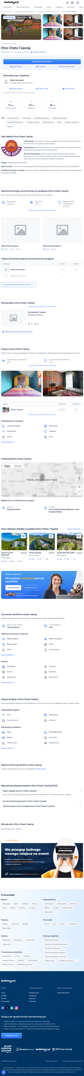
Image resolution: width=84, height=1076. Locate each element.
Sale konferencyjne (23, 7)
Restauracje (38, 7)
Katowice (22, 908)
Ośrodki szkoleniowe (66, 961)
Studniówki (26, 118)
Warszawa (6, 904)
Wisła (3, 558)
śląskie (26, 52)
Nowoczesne (30, 940)
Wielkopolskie (67, 908)
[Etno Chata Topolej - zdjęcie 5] (73, 34)
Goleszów (20, 52)
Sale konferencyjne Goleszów (49, 12)
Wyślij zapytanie (13, 588)
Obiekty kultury (50, 961)
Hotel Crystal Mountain (7, 554)
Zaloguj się (33, 996)
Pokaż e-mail (43, 88)
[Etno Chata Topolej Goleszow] (52, 20)
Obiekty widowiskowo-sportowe (56, 957)
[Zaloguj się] (67, 2)
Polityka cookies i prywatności (72, 1061)
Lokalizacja (59, 7)
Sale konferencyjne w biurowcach (56, 944)
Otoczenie (71, 7)
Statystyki (32, 1001)
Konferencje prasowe (41, 118)
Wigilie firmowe (48, 122)
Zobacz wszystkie (73, 529)
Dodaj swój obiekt (63, 993)
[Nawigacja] (77, 2)
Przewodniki (5, 1001)
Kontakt (4, 998)
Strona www (69, 88)
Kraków (16, 904)
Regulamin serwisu (51, 1061)
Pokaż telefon (17, 88)
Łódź (4, 908)
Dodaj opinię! (41, 769)
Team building (32, 960)
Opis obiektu (7, 7)
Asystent (32, 998)
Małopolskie (49, 912)
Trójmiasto (15, 924)
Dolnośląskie (49, 904)
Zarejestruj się (34, 993)
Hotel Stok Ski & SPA (66, 553)
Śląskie (47, 908)
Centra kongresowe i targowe (55, 952)
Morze (47, 924)
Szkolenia (26, 956)
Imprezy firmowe (13, 118)
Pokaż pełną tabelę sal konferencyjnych (17, 285)
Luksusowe (6, 944)
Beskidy (25, 924)
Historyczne (18, 940)
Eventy (9, 126)
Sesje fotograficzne (60, 118)
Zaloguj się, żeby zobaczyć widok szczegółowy (42, 210)
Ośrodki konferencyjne (9, 43)
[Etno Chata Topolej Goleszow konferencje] (21, 27)
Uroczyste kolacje (33, 122)
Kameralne (6, 940)
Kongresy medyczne (72, 122)
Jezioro (62, 924)
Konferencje (7, 956)
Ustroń (31, 555)
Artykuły (4, 996)
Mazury (5, 924)
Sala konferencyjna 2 (52, 246)
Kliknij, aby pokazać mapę (42, 480)
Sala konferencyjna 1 (10, 246)
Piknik (59, 122)
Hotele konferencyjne (52, 940)
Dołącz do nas (11, 1035)
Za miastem (73, 924)
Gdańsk (12, 908)
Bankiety (21, 960)
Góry (54, 924)
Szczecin (32, 908)
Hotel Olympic (35, 553)
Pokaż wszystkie (7, 442)
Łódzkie (56, 908)
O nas (3, 993)
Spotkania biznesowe (24, 964)
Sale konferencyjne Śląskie (25, 12)
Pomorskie (73, 904)
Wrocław (25, 904)
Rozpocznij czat (30, 588)
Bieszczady (7, 928)
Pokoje (49, 7)
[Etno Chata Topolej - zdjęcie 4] (52, 34)
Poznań (34, 904)
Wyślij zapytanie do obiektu (42, 62)
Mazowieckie (61, 904)
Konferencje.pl (6, 12)
